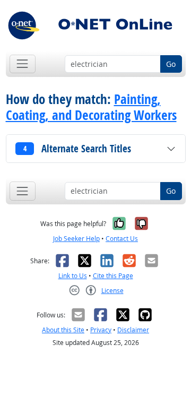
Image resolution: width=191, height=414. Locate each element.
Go (171, 64)
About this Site (63, 329)
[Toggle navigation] (23, 64)
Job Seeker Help (76, 238)
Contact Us (122, 238)
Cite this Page (113, 275)
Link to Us (72, 275)
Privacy (100, 329)
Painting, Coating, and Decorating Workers (91, 107)
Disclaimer (133, 329)
